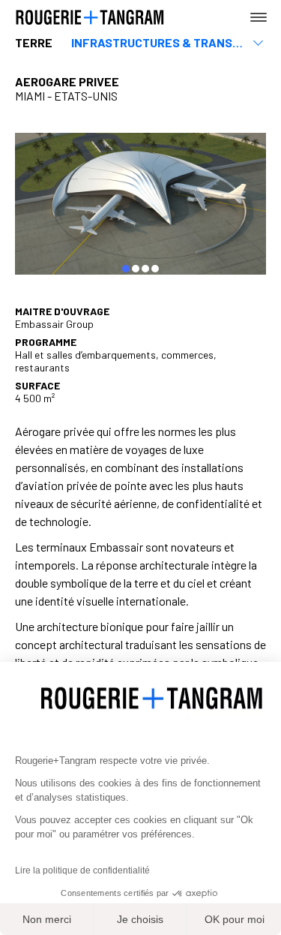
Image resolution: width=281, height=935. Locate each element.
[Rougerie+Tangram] (90, 16)
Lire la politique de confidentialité (82, 870)
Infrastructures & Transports (159, 42)
